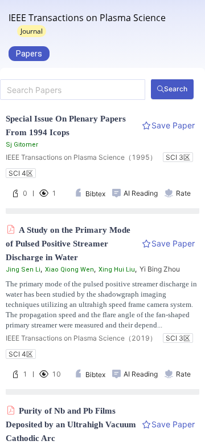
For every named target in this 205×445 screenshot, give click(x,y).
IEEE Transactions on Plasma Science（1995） (81, 157)
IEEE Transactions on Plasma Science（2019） (81, 338)
